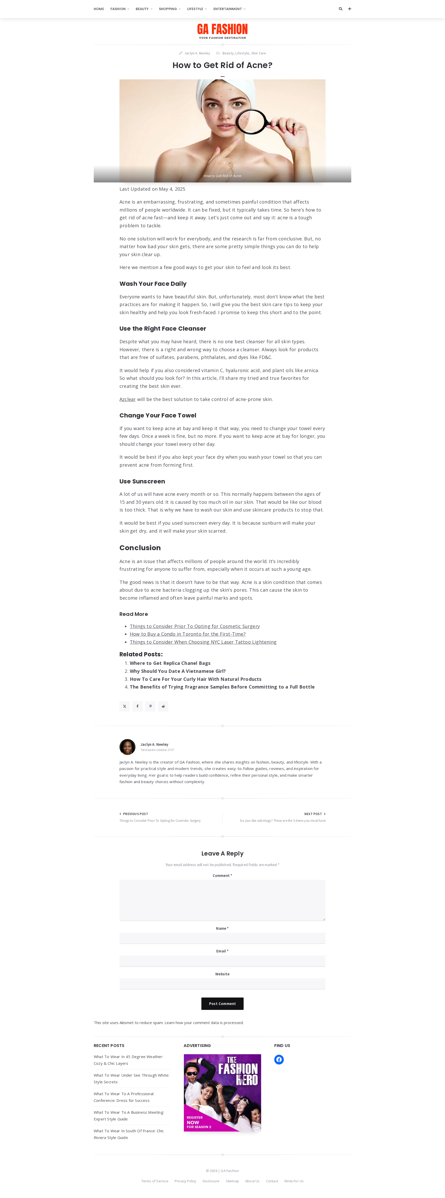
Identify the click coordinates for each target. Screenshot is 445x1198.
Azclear (127, 399)
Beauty (142, 8)
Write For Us (294, 1181)
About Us (252, 1181)
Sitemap (232, 1181)
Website (222, 973)
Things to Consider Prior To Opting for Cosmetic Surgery (195, 626)
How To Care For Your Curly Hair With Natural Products (196, 679)
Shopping (168, 8)
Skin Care (258, 53)
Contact (272, 1181)
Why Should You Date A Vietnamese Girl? (178, 671)
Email (222, 951)
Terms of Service (154, 1181)
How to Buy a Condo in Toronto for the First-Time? (188, 634)
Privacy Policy (185, 1181)
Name (222, 928)
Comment (223, 875)
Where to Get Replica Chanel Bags (170, 663)
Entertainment (227, 8)
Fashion (118, 8)
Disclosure (211, 1181)
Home (99, 8)
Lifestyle (195, 8)
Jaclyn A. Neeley (154, 744)
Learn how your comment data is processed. (204, 1022)
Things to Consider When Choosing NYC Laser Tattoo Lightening (203, 642)
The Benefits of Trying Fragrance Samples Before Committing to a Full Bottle (222, 687)
